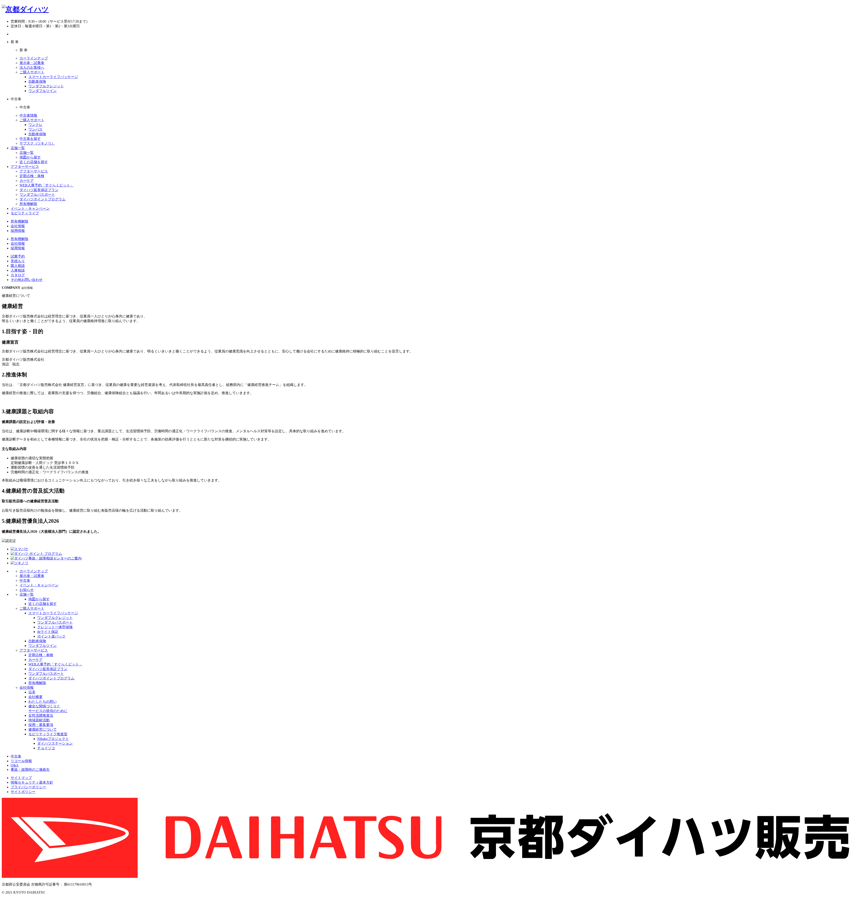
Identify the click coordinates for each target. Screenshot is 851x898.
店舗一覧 (18, 148)
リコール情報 (21, 761)
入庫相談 (18, 270)
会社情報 (18, 226)
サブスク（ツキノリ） (37, 143)
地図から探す (30, 157)
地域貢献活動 (39, 720)
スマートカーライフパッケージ (53, 77)
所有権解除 (28, 204)
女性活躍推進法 (40, 715)
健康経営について (42, 729)
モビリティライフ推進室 (47, 734)
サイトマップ (21, 778)
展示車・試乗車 (32, 63)
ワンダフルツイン (42, 91)
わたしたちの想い (42, 701)
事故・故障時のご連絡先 (30, 769)
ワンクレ (35, 125)
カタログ (18, 275)
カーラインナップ (34, 58)
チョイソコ (46, 748)
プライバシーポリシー (28, 787)
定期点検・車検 (32, 176)
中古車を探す (30, 139)
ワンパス (35, 129)
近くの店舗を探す (34, 162)
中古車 (25, 580)
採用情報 (18, 231)
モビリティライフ (25, 213)
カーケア (27, 180)
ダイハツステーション (55, 743)
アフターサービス (25, 166)
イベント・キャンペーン (30, 208)
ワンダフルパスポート (37, 194)
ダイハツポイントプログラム (43, 199)
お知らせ (27, 590)
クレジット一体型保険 (55, 627)
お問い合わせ (27, 280)
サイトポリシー (23, 792)
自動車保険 (37, 81)
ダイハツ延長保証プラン (39, 190)
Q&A (15, 765)
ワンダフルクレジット (46, 86)
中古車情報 (28, 115)
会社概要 (35, 697)
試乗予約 (18, 256)
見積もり (18, 261)
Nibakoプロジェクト (53, 739)
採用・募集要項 (40, 725)
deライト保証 (47, 632)
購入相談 (18, 266)
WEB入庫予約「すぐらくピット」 (47, 185)
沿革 (31, 692)
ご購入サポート (32, 72)
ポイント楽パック (51, 636)
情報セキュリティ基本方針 (32, 782)
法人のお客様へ (32, 67)
